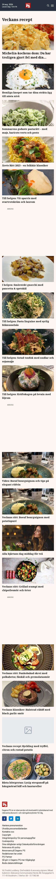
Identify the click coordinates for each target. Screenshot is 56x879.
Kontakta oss (8, 832)
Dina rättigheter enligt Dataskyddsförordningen (23, 844)
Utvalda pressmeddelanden (14, 828)
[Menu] (52, 5)
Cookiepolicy (8, 841)
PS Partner (7, 857)
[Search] (48, 5)
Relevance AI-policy (11, 847)
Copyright (6, 835)
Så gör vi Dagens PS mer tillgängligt (18, 860)
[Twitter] (11, 818)
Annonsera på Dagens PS (13, 850)
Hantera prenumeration (12, 825)
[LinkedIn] (17, 818)
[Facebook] (4, 818)
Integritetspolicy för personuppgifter (18, 838)
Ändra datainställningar (12, 863)
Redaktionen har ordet (12, 853)
